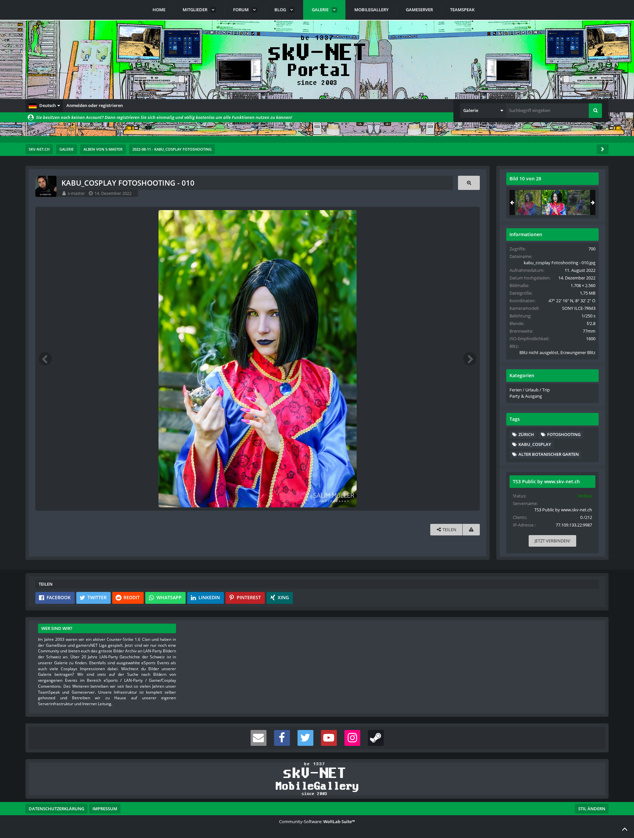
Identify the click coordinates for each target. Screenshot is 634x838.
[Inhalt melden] (471, 529)
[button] (44, 105)
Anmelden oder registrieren (94, 105)
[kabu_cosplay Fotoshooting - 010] (554, 202)
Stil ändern (591, 809)
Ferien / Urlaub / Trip (530, 390)
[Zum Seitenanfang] (625, 829)
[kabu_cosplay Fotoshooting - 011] (580, 202)
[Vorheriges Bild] (45, 358)
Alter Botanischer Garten (548, 454)
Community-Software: (317, 821)
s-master (76, 193)
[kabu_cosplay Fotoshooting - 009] (528, 202)
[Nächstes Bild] (469, 358)
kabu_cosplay (534, 444)
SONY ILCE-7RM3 (578, 308)
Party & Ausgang (526, 396)
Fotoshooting (564, 434)
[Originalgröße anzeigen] (469, 183)
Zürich (526, 434)
